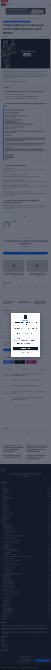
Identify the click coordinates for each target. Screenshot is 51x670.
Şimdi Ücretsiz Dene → (25, 348)
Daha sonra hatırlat (25, 352)
